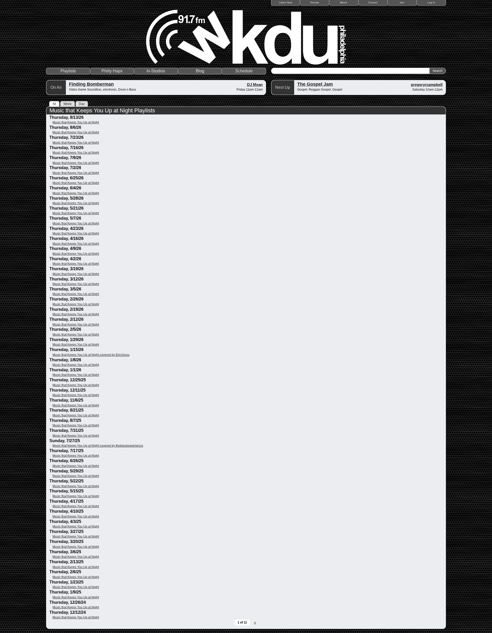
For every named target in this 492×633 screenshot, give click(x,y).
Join (401, 2)
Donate (314, 2)
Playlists (68, 71)
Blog (200, 71)
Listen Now (285, 2)
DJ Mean (255, 84)
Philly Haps (111, 71)
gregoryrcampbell (427, 84)
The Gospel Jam (315, 84)
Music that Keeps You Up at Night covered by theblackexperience (98, 445)
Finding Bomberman (91, 84)
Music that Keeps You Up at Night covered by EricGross (91, 355)
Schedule (244, 71)
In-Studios (156, 71)
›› (255, 622)
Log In (431, 2)
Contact (372, 2)
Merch (343, 2)
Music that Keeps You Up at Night (76, 122)
